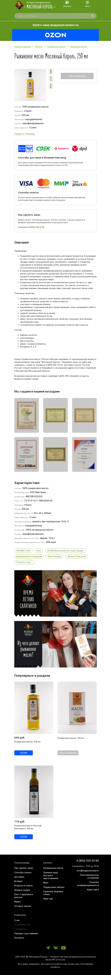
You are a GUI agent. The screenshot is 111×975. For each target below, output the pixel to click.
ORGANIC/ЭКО (23, 550)
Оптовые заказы (22, 906)
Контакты (19, 938)
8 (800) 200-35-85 (87, 860)
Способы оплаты (23, 872)
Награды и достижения (26, 933)
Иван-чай (48, 898)
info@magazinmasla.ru (88, 870)
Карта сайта (93, 889)
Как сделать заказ (23, 868)
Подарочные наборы (53, 887)
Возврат (18, 881)
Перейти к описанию (24, 134)
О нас (17, 920)
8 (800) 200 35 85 (36, 227)
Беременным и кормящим (29, 556)
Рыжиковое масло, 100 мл (71, 738)
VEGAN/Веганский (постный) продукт (65, 550)
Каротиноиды (55, 556)
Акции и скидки (22, 890)
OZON (23, 752)
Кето (38, 550)
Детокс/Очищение (76, 556)
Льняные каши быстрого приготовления (50, 875)
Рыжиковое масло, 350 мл (27, 741)
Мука (45, 882)
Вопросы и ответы (23, 885)
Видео (17, 901)
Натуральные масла (53, 868)
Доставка (19, 877)
